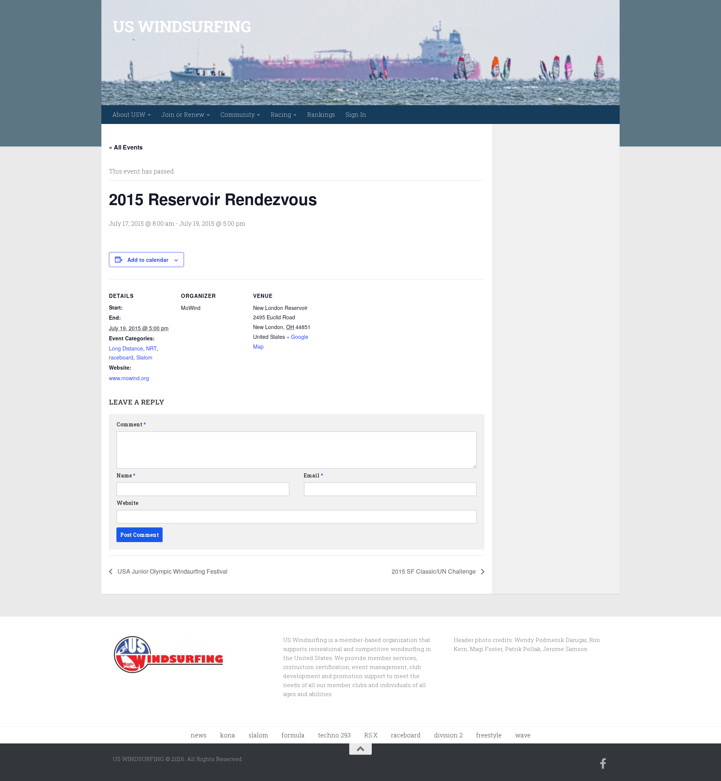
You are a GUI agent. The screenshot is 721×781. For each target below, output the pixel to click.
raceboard (121, 357)
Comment (131, 424)
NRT (151, 348)
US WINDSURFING (182, 26)
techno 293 (334, 735)
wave (523, 735)
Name (125, 475)
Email (313, 475)
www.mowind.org (129, 378)
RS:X (370, 735)
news (199, 735)
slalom (258, 735)
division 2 (448, 735)
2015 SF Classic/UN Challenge (434, 571)
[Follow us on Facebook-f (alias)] (603, 763)
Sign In (355, 114)
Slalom (144, 357)
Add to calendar (147, 259)
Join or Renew (182, 114)
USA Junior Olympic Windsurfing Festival (172, 571)
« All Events (126, 147)
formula (293, 735)
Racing (281, 114)
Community (237, 114)
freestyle (489, 735)
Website (127, 502)
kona (227, 735)
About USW (128, 114)
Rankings (321, 114)
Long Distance (126, 348)
